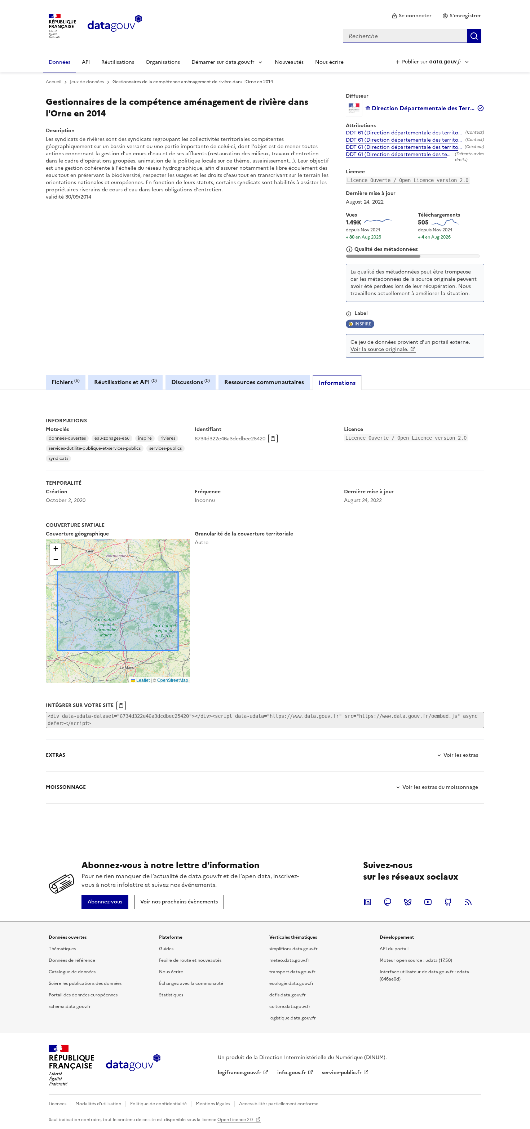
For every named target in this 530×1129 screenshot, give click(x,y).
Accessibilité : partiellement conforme (278, 1104)
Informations (337, 382)
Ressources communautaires (264, 382)
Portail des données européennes (83, 995)
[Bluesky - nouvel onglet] (408, 902)
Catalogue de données (72, 972)
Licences (57, 1104)
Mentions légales (213, 1104)
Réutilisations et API (125, 381)
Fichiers (66, 381)
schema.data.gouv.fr (70, 1006)
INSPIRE (362, 324)
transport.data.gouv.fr (292, 972)
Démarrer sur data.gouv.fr (223, 62)
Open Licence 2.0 (235, 1119)
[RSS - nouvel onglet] (468, 902)
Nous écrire (329, 62)
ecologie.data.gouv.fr (291, 983)
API (86, 62)
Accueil (53, 82)
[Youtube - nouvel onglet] (428, 902)
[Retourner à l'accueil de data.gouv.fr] (115, 25)
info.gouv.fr (291, 1072)
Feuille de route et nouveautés (190, 960)
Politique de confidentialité (158, 1104)
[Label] (348, 314)
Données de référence (72, 960)
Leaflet (142, 680)
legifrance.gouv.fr (239, 1072)
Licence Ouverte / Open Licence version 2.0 (407, 180)
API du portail (394, 949)
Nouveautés (289, 62)
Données (59, 62)
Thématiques (62, 949)
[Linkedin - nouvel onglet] (367, 902)
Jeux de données (87, 82)
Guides (166, 949)
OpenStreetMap (172, 680)
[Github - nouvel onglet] (448, 902)
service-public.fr (342, 1072)
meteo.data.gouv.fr (289, 960)
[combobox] (412, 36)
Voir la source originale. (379, 349)
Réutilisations (117, 62)
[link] (411, 16)
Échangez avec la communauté (191, 983)
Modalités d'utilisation (98, 1104)
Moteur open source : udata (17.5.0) (416, 960)
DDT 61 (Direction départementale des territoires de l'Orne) (404, 133)
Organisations (163, 62)
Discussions (190, 381)
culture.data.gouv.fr (289, 1006)
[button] (55, 548)
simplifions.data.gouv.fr (293, 949)
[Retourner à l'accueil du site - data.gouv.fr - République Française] (133, 1065)
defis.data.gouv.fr (287, 995)
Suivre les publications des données (85, 983)
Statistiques (171, 995)
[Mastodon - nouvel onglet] (387, 902)
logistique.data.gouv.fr (292, 1018)
